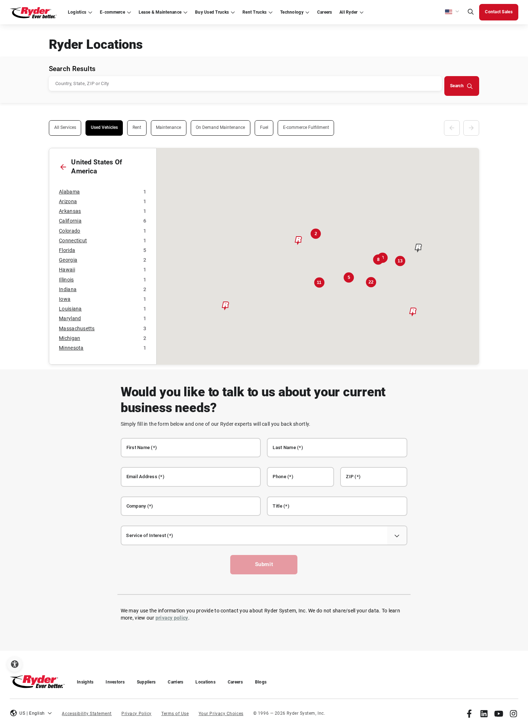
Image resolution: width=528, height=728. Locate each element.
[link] (469, 713)
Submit (264, 564)
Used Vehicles (104, 127)
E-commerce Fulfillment (306, 127)
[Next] (471, 128)
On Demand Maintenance (220, 127)
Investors (115, 682)
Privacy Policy (136, 713)
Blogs (261, 682)
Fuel (264, 127)
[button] (452, 12)
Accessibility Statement (87, 713)
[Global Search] (470, 12)
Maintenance (168, 127)
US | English (32, 713)
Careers (235, 682)
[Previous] (452, 128)
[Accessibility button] (14, 664)
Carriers (175, 682)
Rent (137, 127)
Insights (85, 682)
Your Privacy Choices (221, 713)
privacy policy (172, 618)
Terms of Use (175, 713)
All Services (65, 127)
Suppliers (146, 682)
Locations (205, 682)
